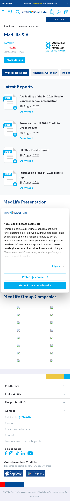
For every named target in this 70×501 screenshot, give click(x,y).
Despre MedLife (15, 402)
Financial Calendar (45, 73)
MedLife (9, 27)
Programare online (66, 12)
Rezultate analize (52, 12)
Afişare (56, 266)
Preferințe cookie (33, 277)
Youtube (31, 453)
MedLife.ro (12, 386)
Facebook (6, 453)
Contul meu (59, 12)
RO (56, 19)
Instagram (11, 453)
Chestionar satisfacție (18, 429)
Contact (10, 411)
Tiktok (18, 453)
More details (14, 60)
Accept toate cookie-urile (35, 285)
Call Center (18, 417)
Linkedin (23, 453)
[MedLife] (34, 12)
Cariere (9, 423)
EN (62, 19)
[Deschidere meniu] (4, 10)
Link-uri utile (13, 394)
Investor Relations (15, 73)
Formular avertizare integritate (23, 441)
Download (26, 112)
